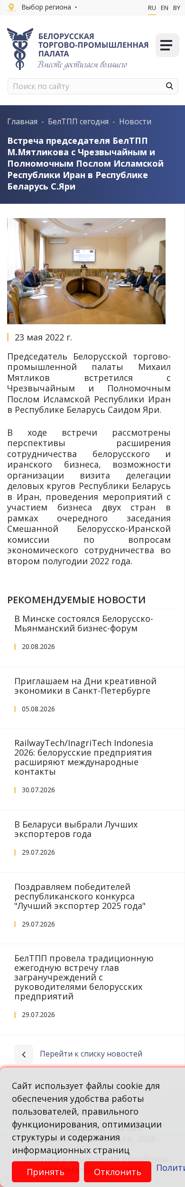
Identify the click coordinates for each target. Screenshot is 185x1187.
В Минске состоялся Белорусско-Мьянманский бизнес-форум (83, 623)
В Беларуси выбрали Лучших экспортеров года (76, 828)
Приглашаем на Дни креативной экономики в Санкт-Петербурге (85, 685)
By (176, 7)
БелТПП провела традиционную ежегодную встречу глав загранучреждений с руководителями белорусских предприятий (84, 977)
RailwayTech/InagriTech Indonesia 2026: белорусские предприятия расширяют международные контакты (83, 757)
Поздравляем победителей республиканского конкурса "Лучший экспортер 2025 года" (80, 896)
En (164, 7)
